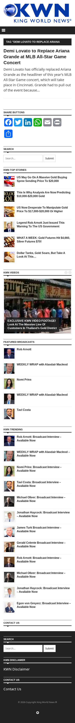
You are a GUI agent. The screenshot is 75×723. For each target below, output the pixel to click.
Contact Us (12, 689)
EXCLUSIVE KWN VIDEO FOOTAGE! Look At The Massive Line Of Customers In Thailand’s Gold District (32, 324)
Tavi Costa (24, 409)
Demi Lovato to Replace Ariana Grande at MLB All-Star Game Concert (36, 56)
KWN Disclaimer (16, 669)
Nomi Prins (24, 379)
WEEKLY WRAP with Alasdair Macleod (42, 364)
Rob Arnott (24, 349)
